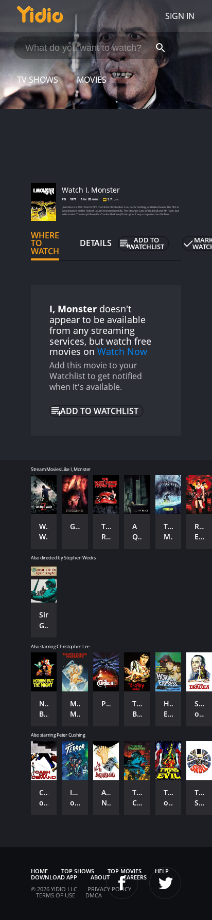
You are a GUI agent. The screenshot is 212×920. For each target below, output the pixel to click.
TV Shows (37, 79)
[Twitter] (165, 883)
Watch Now (122, 351)
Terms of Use (55, 895)
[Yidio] (40, 16)
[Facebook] (122, 883)
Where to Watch (45, 243)
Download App (54, 877)
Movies (92, 79)
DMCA (93, 895)
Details (96, 243)
